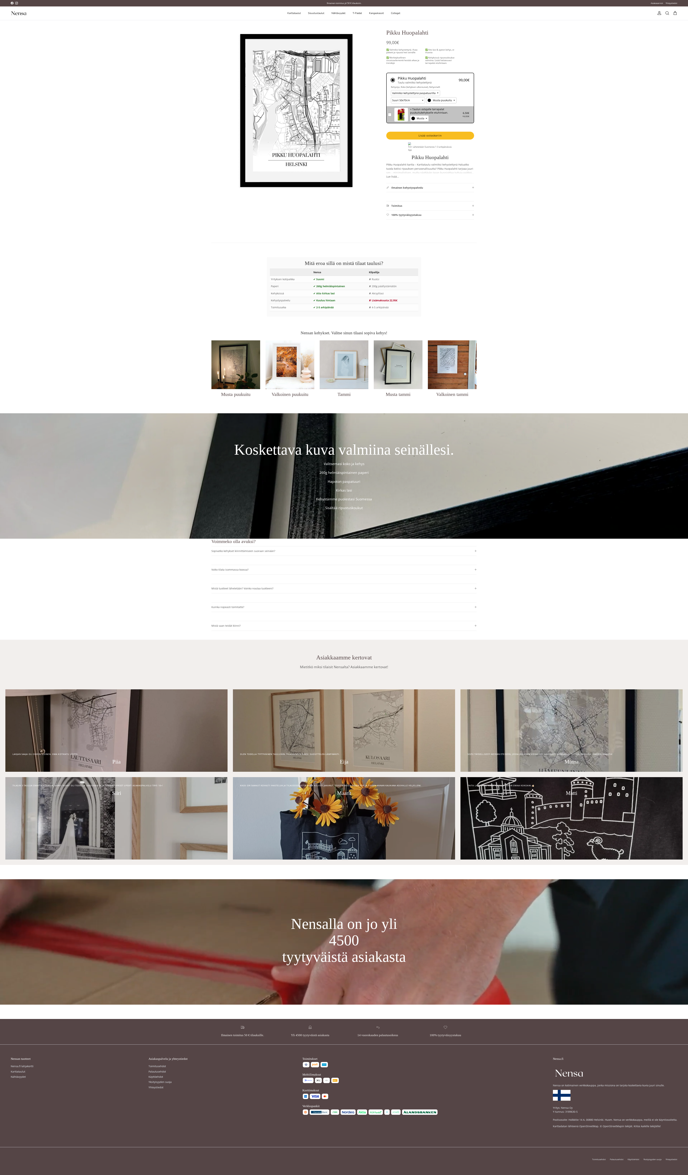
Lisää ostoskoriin (430, 135)
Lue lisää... (392, 176)
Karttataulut (294, 13)
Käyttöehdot (156, 1076)
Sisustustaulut (316, 13)
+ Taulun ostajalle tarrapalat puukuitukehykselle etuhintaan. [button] (429, 110)
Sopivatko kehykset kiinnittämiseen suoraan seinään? (243, 551)
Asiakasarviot (657, 3)
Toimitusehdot (157, 1066)
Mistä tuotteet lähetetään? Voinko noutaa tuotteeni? (242, 588)
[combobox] (441, 100)
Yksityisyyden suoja (160, 1082)
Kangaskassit (376, 13)
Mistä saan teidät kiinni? (226, 625)
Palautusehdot (157, 1071)
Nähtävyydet (338, 13)
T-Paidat (357, 13)
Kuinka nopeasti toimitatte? (227, 607)
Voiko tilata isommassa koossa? (230, 569)
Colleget (395, 13)
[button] (430, 80)
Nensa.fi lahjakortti (22, 1066)
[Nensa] (19, 13)
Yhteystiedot (671, 3)
